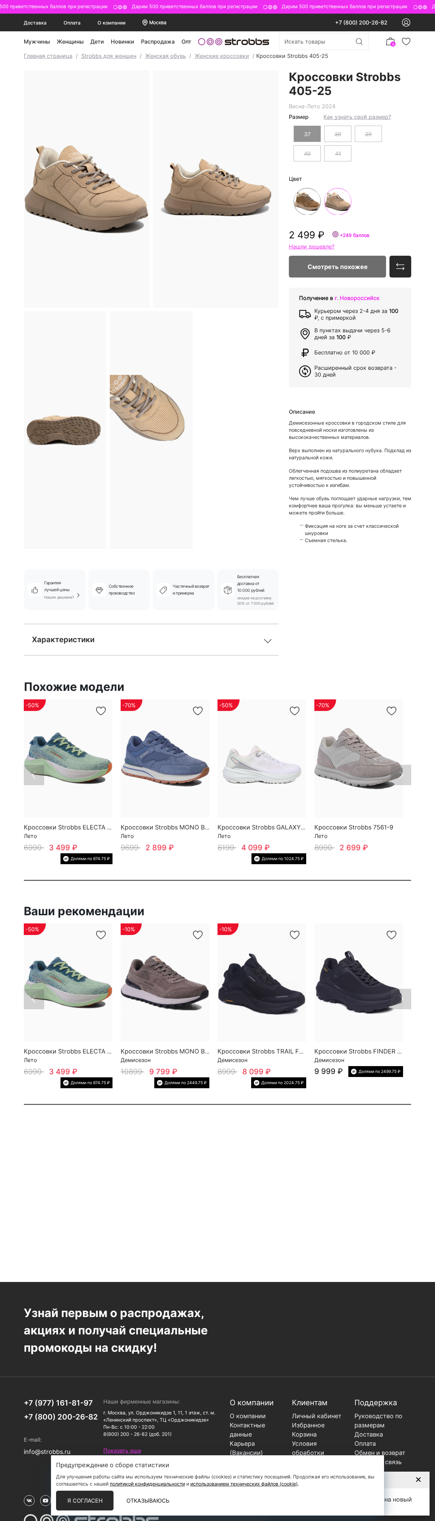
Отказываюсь (147, 1500)
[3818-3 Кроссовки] (262, 982)
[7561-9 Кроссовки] (358, 758)
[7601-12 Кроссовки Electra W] (68, 758)
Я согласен (85, 1500)
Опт (186, 41)
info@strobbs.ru (47, 1451)
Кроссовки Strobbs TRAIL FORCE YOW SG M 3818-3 (294, 1051)
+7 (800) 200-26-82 (361, 22)
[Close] (418, 1479)
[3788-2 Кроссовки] (358, 982)
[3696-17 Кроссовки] (165, 982)
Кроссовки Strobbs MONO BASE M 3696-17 (185, 1051)
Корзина (304, 1434)
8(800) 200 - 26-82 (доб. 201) (137, 1434)
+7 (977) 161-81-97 (58, 1402)
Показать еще (122, 1450)
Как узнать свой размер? (357, 116)
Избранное (308, 1425)
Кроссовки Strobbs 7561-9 (353, 827)
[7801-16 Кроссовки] (262, 758)
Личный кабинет (317, 1416)
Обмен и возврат (379, 1452)
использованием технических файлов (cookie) (244, 1484)
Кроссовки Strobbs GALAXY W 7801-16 (275, 827)
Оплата (72, 23)
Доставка (35, 23)
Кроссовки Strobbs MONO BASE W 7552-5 (184, 827)
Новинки (122, 41)
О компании (111, 23)
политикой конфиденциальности (147, 1484)
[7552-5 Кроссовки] (165, 758)
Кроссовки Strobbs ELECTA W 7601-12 (80, 827)
